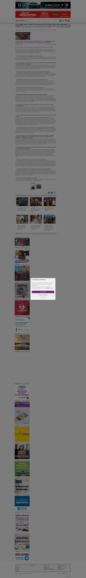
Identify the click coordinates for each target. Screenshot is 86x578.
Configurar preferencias (43, 294)
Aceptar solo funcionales (43, 297)
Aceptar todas (43, 291)
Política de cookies (49, 288)
